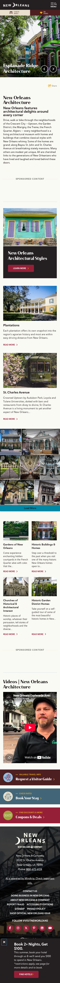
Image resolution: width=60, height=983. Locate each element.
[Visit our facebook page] (10, 928)
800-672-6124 (34, 869)
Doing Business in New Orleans (30, 895)
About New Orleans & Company (30, 900)
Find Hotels (25, 974)
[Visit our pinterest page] (34, 928)
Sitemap (19, 909)
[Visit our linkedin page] (42, 928)
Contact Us (30, 891)
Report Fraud (15, 904)
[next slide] (53, 68)
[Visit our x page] (26, 928)
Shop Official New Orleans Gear (30, 913)
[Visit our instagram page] (18, 928)
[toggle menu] (54, 5)
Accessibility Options (40, 904)
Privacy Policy (36, 909)
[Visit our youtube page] (50, 928)
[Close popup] (4, 942)
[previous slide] (44, 68)
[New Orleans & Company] (16, 5)
